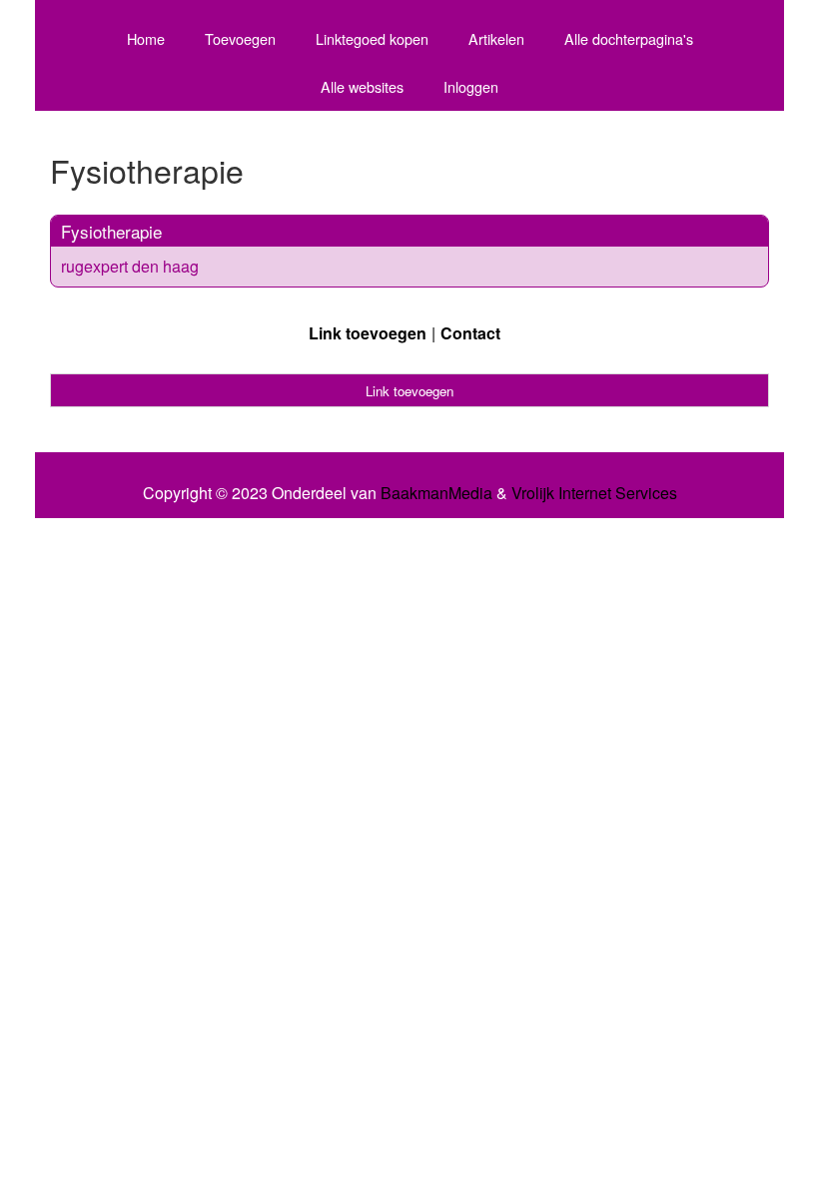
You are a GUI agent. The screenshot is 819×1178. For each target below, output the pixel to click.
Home (146, 38)
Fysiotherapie (111, 231)
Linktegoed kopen (372, 38)
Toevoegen (240, 38)
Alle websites (362, 86)
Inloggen (470, 86)
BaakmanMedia (436, 493)
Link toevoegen (367, 332)
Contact (470, 332)
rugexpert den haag (130, 266)
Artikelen (496, 38)
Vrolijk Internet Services (594, 493)
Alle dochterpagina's (628, 38)
